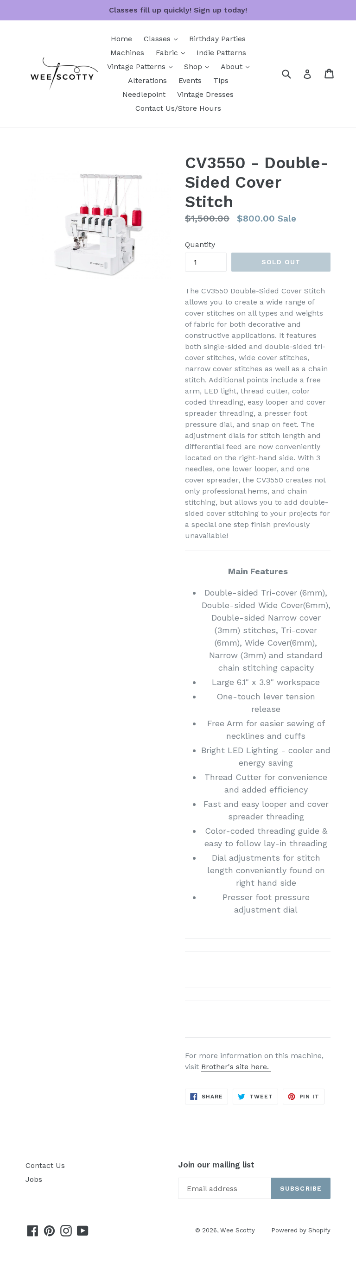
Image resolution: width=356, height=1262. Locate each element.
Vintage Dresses (205, 94)
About (237, 66)
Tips (221, 80)
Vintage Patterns (142, 66)
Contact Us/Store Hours (178, 108)
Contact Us (45, 1165)
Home (121, 38)
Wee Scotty (237, 1230)
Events (190, 80)
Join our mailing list (216, 1164)
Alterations (147, 80)
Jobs (33, 1179)
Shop (199, 66)
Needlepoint (143, 94)
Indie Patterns (221, 52)
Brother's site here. (236, 1066)
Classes (163, 38)
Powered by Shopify (301, 1230)
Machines (127, 52)
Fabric (173, 52)
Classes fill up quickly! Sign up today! (178, 10)
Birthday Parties (217, 38)
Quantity (200, 244)
